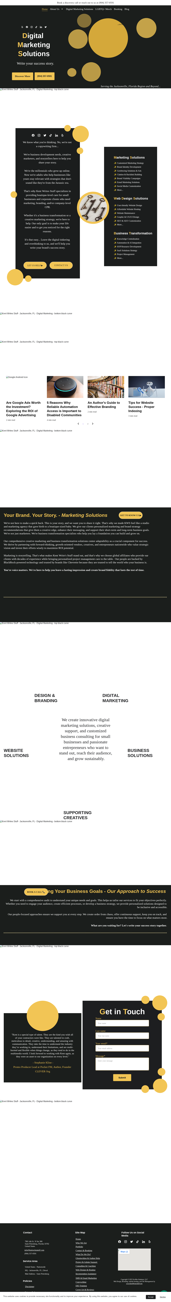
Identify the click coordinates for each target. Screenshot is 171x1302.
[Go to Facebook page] (28, 27)
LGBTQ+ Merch (103, 9)
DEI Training (81, 1286)
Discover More (22, 76)
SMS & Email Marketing (86, 1278)
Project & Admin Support (87, 1262)
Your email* (101, 1043)
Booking (118, 9)
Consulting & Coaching (86, 1266)
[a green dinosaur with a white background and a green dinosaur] (42, 1016)
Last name (101, 1031)
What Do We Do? (83, 1254)
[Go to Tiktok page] (37, 27)
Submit (122, 1077)
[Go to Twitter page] (46, 27)
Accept (150, 1297)
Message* (100, 1056)
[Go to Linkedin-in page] (42, 27)
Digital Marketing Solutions (79, 9)
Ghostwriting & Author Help (88, 1258)
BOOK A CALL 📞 (36, 892)
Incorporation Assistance (86, 1274)
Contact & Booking (84, 1250)
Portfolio (79, 1247)
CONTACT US (61, 265)
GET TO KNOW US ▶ (130, 515)
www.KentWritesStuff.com (134, 1284)
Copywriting (81, 1282)
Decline (163, 1297)
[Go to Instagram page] (33, 27)
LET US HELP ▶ (35, 265)
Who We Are (81, 1243)
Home (45, 9)
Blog (127, 9)
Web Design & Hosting (85, 1270)
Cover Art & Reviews (85, 1290)
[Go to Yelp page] (23, 27)
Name (98, 1018)
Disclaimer (29, 1286)
